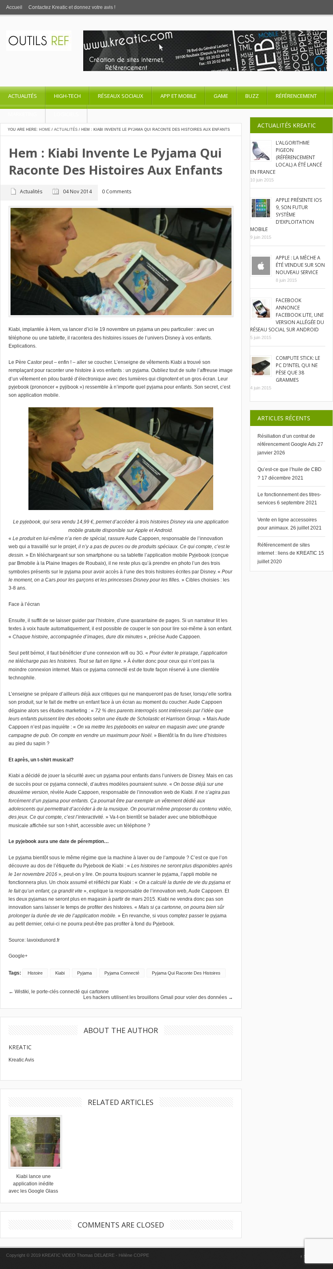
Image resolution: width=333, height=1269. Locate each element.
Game (221, 95)
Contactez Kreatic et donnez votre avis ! (71, 7)
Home (44, 130)
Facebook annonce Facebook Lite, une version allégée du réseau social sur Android (287, 315)
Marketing (22, 114)
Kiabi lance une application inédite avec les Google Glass (33, 1184)
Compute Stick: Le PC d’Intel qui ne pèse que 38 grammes (298, 369)
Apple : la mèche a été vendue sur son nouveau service (300, 265)
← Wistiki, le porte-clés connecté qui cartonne (59, 991)
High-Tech (67, 95)
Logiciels (66, 114)
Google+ (18, 956)
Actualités (22, 95)
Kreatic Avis (21, 1060)
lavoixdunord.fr (43, 940)
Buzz (252, 95)
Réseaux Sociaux (120, 95)
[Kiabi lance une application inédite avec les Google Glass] (33, 1142)
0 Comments (116, 192)
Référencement (296, 95)
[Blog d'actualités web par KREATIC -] (38, 49)
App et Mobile (178, 95)
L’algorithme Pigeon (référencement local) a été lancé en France (286, 157)
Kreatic (20, 1047)
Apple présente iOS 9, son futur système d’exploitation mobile (286, 215)
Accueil (14, 7)
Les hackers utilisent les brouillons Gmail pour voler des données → (158, 997)
